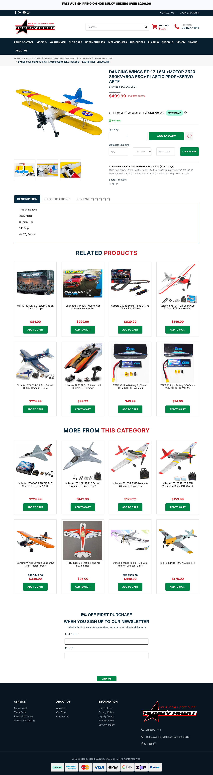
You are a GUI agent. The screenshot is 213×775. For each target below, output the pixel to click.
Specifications (57, 199)
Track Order (20, 712)
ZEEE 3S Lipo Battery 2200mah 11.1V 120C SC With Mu (130, 386)
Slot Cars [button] (75, 42)
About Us (21, 50)
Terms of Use (106, 708)
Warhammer (58, 42)
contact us (167, 12)
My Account (20, 708)
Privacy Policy (106, 712)
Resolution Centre (23, 716)
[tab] (27, 199)
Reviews (84, 199)
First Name (71, 634)
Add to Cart (166, 136)
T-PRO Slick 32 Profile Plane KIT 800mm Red (82, 564)
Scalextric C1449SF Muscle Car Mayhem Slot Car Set (83, 307)
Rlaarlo (153, 42)
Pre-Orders (137, 42)
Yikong (193, 42)
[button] (189, 136)
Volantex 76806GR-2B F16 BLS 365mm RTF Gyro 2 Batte (35, 484)
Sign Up (106, 678)
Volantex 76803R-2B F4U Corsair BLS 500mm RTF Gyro (35, 386)
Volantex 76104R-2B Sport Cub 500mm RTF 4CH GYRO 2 (178, 307)
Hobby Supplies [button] (95, 42)
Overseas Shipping (24, 720)
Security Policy (107, 724)
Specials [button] (167, 42)
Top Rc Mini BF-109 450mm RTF (177, 562)
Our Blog (61, 712)
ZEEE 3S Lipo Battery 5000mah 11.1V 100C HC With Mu (177, 386)
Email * (69, 648)
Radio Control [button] (23, 42)
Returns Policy (106, 720)
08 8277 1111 (190, 27)
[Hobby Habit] (35, 26)
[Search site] (146, 27)
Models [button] (42, 42)
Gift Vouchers (117, 42)
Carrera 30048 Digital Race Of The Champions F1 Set (130, 307)
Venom (181, 42)
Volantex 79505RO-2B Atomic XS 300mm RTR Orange (83, 386)
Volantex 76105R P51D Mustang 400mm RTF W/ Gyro (130, 484)
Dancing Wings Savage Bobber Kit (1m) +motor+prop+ (35, 564)
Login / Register (189, 12)
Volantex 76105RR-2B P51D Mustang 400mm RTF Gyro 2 (177, 484)
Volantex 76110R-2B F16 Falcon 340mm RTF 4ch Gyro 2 (83, 484)
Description (27, 199)
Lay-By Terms (106, 716)
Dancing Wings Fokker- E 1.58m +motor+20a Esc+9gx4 (130, 564)
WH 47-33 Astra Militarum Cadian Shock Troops (35, 307)
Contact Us (62, 716)
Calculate (189, 151)
